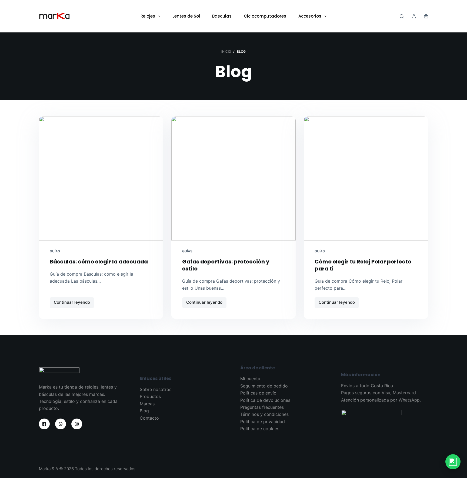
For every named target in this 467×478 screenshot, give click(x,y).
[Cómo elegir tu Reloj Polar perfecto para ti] (366, 178)
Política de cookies (259, 428)
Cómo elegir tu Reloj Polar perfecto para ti (363, 265)
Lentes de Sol (186, 16)
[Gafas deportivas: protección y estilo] (233, 178)
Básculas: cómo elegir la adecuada (99, 261)
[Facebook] (44, 424)
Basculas (222, 16)
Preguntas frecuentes (262, 407)
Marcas (147, 403)
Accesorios (309, 16)
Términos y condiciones (264, 414)
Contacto (149, 418)
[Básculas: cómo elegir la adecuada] (101, 178)
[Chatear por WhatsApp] (453, 461)
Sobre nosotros (155, 389)
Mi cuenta (250, 378)
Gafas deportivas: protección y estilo (225, 265)
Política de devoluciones (265, 400)
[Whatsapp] (60, 424)
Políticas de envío (258, 393)
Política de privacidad (262, 421)
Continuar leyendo (72, 304)
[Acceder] (414, 16)
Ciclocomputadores (265, 16)
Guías (55, 251)
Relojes (148, 16)
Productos (150, 396)
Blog (144, 410)
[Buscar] (402, 16)
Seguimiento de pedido (264, 386)
